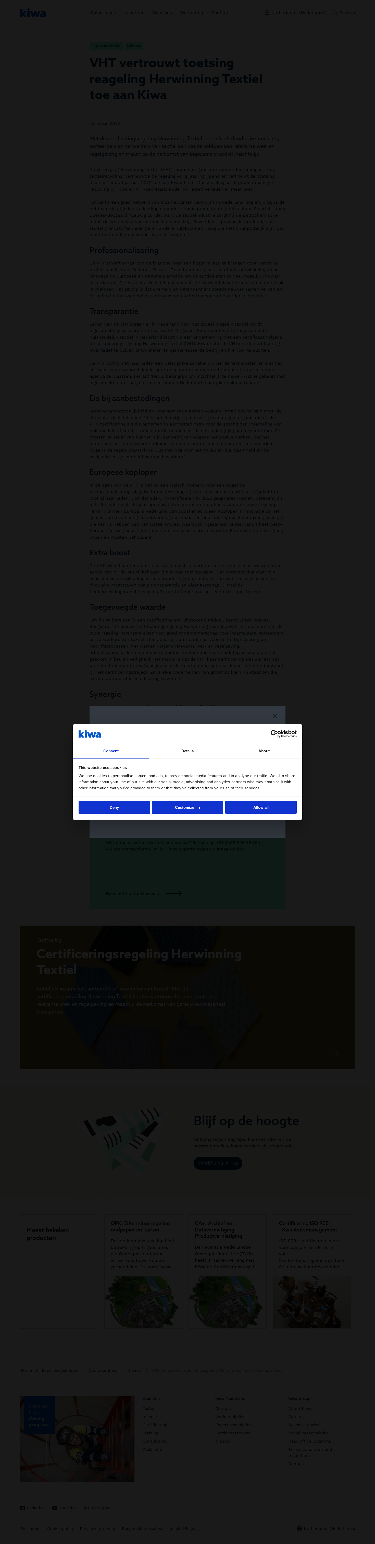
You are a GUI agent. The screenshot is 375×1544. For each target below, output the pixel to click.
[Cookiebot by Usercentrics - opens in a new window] (274, 734)
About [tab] (264, 750)
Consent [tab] (111, 750)
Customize (184, 807)
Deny (114, 807)
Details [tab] (187, 750)
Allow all (261, 807)
